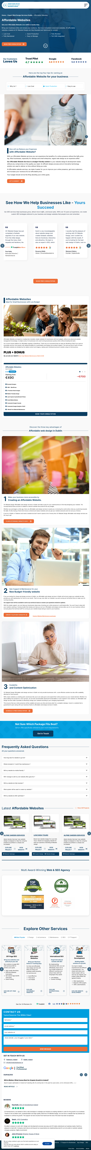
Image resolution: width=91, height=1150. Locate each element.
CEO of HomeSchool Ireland (25, 1105)
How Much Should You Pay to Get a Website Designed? (23, 1080)
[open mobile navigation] (86, 5)
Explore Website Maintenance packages (44, 616)
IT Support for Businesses (68, 1142)
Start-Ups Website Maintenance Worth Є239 (31, 356)
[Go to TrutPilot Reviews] (40, 1004)
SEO (87, 1142)
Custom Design (39, 854)
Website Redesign (10, 854)
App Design (80, 1142)
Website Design (50, 854)
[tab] (19, 937)
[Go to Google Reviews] (71, 1004)
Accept (47, 1143)
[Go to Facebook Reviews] (57, 1004)
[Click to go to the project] (15, 823)
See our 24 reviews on (24, 1004)
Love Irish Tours (41, 835)
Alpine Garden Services (14, 835)
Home (4, 15)
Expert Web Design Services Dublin (20, 15)
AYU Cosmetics (20, 1119)
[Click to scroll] (45, 46)
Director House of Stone (25, 1134)
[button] (5, 136)
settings (16, 1146)
